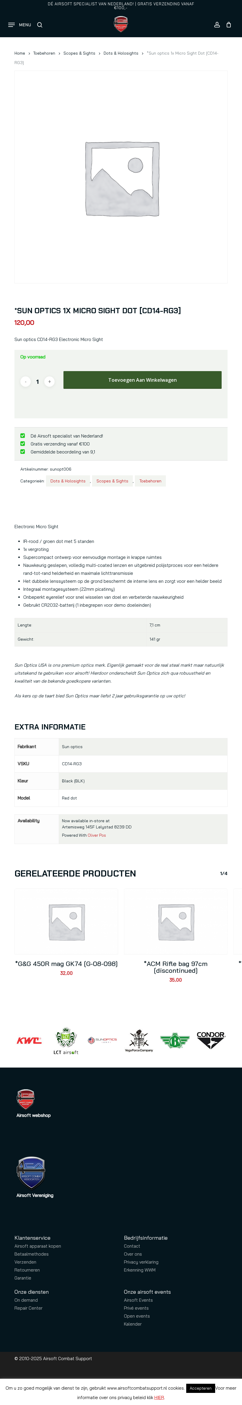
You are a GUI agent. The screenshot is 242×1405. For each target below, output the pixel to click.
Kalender (133, 1324)
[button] (19, 25)
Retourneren (27, 1270)
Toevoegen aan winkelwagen (142, 380)
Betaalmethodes (31, 1254)
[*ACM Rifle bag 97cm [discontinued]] (176, 921)
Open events (137, 1316)
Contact (132, 1246)
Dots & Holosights (121, 53)
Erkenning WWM (140, 1270)
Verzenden (25, 1262)
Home (19, 53)
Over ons (133, 1254)
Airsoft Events (138, 1300)
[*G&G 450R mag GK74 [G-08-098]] (66, 921)
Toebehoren (44, 53)
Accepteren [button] (201, 1388)
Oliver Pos (97, 835)
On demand (26, 1300)
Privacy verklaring (141, 1262)
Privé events (136, 1308)
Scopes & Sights (79, 53)
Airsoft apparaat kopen (37, 1246)
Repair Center (28, 1308)
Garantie (22, 1278)
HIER (159, 1397)
